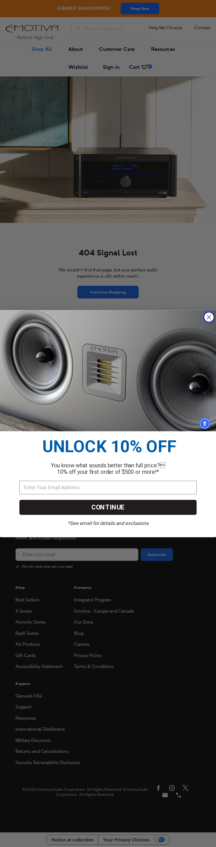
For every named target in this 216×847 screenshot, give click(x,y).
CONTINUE (108, 507)
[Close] (209, 317)
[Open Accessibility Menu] (204, 423)
